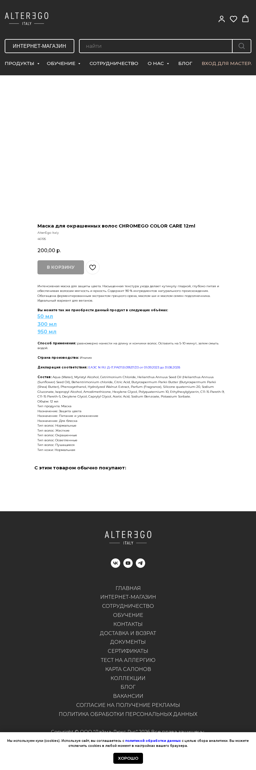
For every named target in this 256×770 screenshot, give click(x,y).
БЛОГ (185, 63)
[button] (221, 18)
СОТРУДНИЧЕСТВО (114, 63)
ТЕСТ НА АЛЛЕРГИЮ (128, 660)
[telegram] (140, 566)
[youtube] (128, 566)
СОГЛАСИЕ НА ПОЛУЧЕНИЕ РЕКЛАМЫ (128, 705)
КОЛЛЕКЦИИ (128, 678)
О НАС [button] (156, 63)
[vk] (115, 566)
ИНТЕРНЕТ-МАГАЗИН (128, 597)
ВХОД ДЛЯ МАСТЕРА (228, 63)
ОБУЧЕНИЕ (128, 615)
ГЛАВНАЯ (128, 588)
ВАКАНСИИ (128, 696)
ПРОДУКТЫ (20, 63)
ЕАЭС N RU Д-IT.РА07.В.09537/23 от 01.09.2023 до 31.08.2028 (134, 367)
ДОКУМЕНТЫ (128, 642)
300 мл (47, 324)
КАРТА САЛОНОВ (128, 669)
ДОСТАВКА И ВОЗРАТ (128, 633)
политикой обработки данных (153, 741)
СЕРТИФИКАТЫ (128, 651)
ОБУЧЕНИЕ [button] (61, 63)
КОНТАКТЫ (128, 624)
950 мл (47, 332)
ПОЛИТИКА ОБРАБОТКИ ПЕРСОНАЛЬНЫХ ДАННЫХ (128, 714)
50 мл (45, 316)
